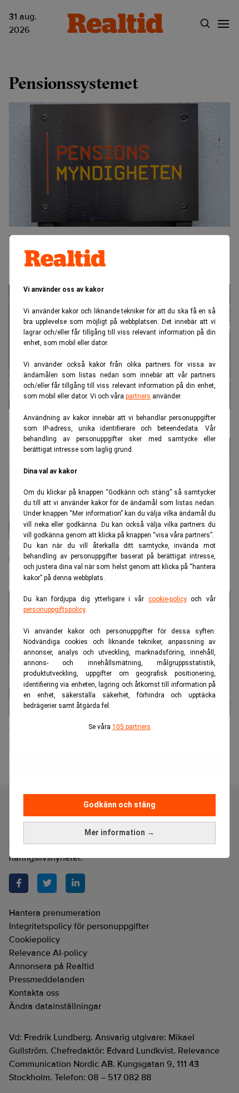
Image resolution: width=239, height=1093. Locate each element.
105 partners (131, 727)
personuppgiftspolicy (54, 609)
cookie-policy (167, 599)
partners (138, 396)
